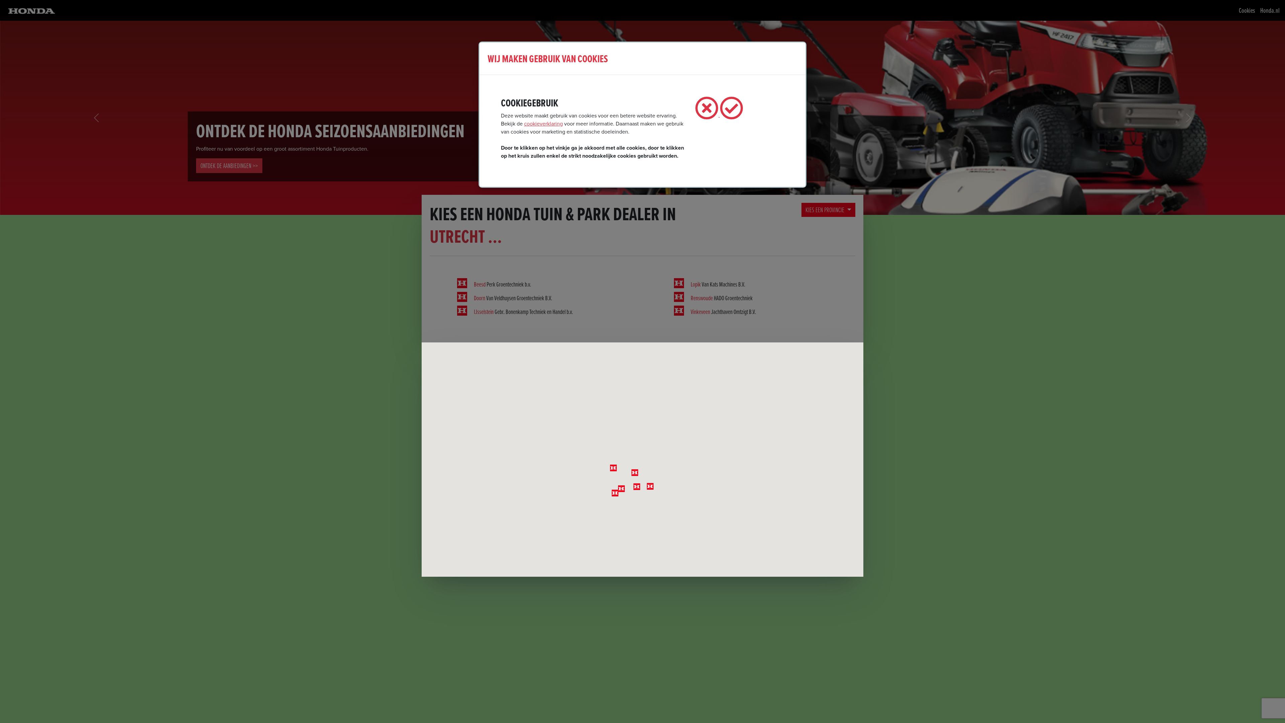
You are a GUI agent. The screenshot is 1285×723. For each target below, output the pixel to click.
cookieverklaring (543, 124)
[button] (634, 472)
